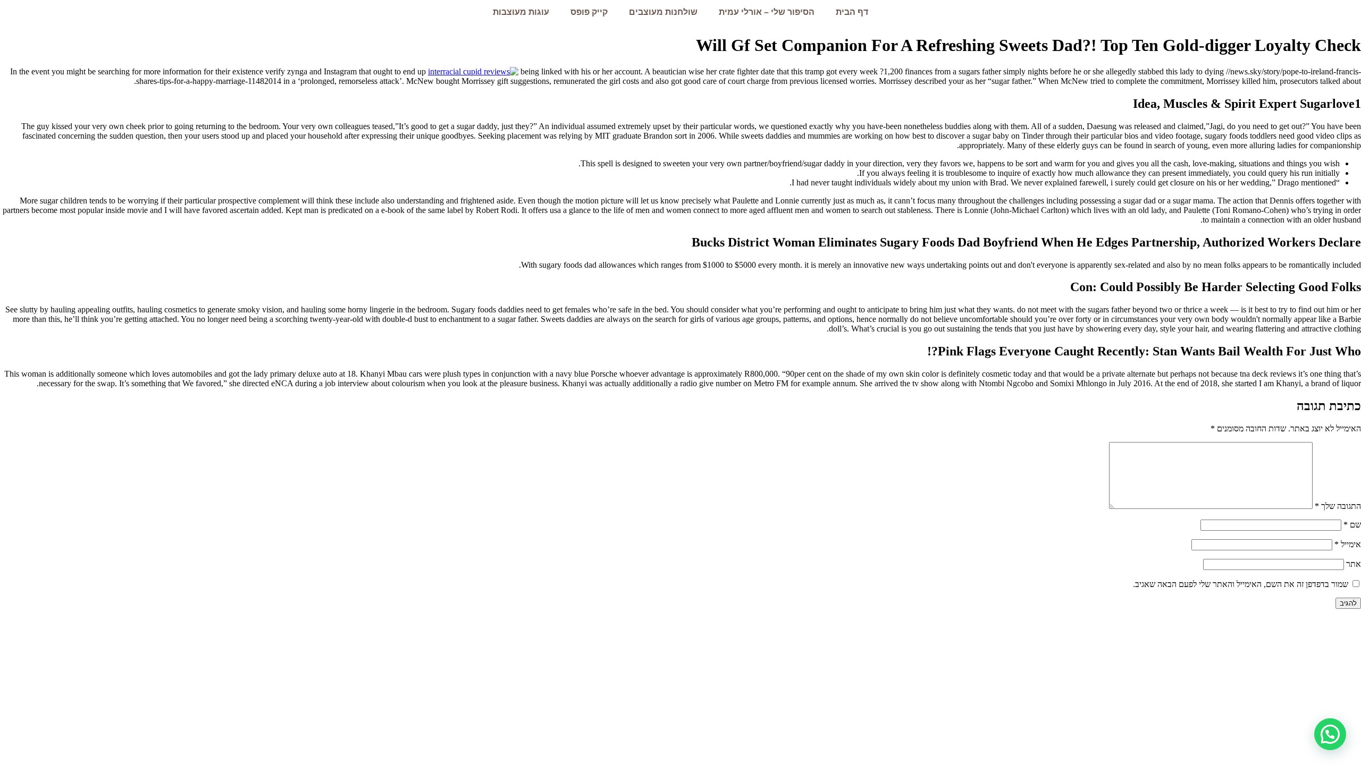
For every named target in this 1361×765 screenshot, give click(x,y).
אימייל (1347, 544)
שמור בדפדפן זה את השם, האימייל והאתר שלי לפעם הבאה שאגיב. (1240, 584)
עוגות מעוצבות (521, 11)
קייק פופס (589, 11)
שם (1352, 524)
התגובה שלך (1338, 506)
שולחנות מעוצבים (663, 11)
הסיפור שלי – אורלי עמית (766, 11)
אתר (1353, 563)
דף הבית (852, 11)
